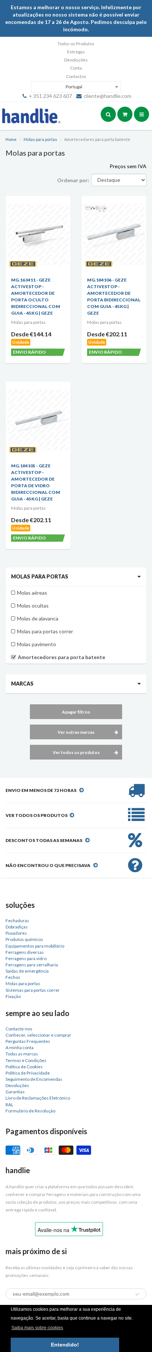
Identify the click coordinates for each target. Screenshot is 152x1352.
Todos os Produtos (76, 43)
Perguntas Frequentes (28, 1041)
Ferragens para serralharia (32, 964)
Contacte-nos (19, 1028)
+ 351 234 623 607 (50, 96)
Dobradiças (17, 927)
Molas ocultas (33, 605)
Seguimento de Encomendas (34, 1079)
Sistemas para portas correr (33, 990)
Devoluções (76, 60)
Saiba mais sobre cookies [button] (37, 1327)
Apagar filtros (76, 712)
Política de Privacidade (28, 1073)
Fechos (13, 977)
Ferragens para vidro (26, 958)
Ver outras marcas (76, 732)
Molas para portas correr (45, 631)
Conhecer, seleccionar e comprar (38, 1035)
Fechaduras (17, 920)
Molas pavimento (36, 644)
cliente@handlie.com (107, 96)
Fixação (13, 996)
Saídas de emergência (27, 971)
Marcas (22, 683)
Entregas (76, 51)
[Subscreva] (137, 1294)
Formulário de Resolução (30, 1111)
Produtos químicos (24, 939)
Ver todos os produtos (76, 752)
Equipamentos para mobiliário (35, 946)
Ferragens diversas (25, 952)
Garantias (15, 1091)
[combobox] (76, 87)
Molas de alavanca (37, 618)
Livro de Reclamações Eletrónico (38, 1098)
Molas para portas (40, 139)
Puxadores (16, 933)
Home (11, 139)
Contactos (76, 76)
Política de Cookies (24, 1066)
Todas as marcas (22, 1054)
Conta (76, 68)
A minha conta (20, 1047)
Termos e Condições (26, 1060)
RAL (9, 1104)
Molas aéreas (32, 593)
